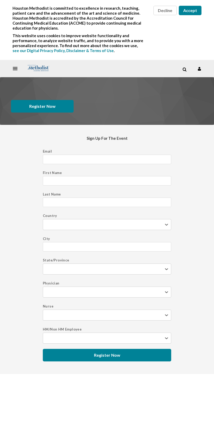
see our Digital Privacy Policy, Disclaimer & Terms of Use (63, 50)
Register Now (42, 106)
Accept (190, 10)
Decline (165, 10)
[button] (17, 68)
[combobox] (49, 224)
